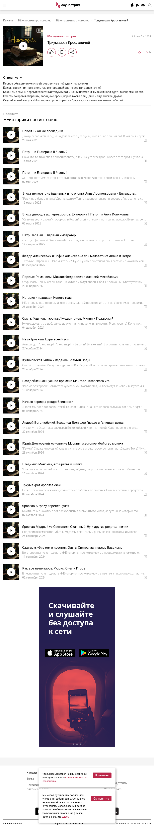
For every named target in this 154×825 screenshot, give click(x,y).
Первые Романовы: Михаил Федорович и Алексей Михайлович (70, 277)
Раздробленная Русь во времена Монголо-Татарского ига (65, 381)
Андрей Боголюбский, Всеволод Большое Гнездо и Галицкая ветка (73, 423)
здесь (65, 816)
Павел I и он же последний (42, 131)
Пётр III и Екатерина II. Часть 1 (45, 173)
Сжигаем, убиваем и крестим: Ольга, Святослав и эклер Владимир (72, 547)
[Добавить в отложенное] (62, 52)
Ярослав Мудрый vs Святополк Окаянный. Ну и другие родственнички (75, 527)
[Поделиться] (72, 52)
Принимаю (102, 775)
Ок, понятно (101, 798)
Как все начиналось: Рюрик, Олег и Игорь (53, 568)
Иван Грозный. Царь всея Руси (45, 339)
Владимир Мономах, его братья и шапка (52, 464)
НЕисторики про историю (34, 20)
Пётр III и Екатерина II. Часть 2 (45, 152)
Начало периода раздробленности (47, 402)
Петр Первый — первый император (49, 235)
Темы (30, 778)
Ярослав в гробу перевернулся (45, 506)
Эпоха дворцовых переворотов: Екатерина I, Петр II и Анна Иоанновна (75, 214)
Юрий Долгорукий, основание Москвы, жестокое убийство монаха (72, 443)
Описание (10, 77)
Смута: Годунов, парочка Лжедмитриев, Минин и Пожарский (67, 318)
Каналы (8, 20)
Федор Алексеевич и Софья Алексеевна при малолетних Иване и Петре (76, 256)
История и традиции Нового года (47, 298)
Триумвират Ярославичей (41, 485)
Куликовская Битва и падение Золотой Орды (56, 360)
